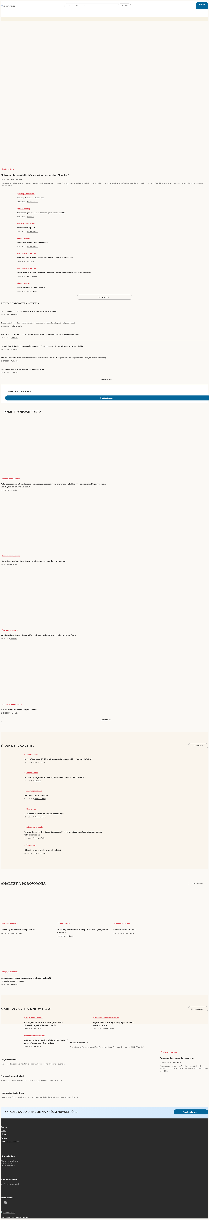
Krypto (42, 10)
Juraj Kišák (14, 713)
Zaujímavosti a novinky (27, 253)
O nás (3, 1130)
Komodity (43, 8)
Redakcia (30, 217)
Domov (4, 1127)
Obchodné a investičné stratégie (106, 1018)
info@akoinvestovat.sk (10, 1184)
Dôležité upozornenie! (10, 1141)
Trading (42, 13)
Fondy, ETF (43, 5)
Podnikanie (43, 17)
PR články (43, 20)
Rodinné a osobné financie (12, 704)
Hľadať (124, 5)
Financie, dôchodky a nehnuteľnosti (53, 15)
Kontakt (4, 1138)
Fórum (3, 1134)
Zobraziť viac (103, 297)
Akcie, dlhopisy (45, 3)
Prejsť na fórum (190, 1112)
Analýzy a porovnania (26, 194)
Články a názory (8, 169)
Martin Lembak (16, 179)
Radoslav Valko (32, 276)
